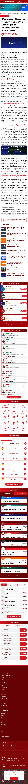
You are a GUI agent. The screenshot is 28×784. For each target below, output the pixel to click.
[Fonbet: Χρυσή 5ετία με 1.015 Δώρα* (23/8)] (3, 269)
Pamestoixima (4, 720)
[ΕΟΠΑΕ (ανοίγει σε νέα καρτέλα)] (18, 765)
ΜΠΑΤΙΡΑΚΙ (3, 685)
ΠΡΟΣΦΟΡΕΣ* (4, 733)
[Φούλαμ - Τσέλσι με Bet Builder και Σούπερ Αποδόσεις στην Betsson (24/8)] (3, 240)
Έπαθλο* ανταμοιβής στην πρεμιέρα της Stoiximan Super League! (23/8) (16, 257)
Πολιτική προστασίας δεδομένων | (10, 770)
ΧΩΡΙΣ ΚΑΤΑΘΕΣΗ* (5, 736)
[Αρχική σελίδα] (0, 13)
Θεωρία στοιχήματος (5, 673)
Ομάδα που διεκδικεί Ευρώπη (12, 335)
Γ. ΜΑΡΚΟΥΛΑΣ (4, 356)
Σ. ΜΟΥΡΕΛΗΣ (4, 343)
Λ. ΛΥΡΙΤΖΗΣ (4, 337)
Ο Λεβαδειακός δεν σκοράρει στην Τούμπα (14, 354)
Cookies (15, 775)
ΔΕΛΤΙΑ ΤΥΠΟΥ (4, 13)
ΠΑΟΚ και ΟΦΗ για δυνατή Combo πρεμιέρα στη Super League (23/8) (16, 274)
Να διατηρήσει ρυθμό (10, 379)
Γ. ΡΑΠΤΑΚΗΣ (4, 387)
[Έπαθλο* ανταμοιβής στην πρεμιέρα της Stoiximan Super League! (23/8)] (3, 258)
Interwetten (3, 724)
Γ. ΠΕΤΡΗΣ (4, 349)
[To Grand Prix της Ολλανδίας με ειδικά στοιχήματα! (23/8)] (3, 246)
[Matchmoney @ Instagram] (7, 746)
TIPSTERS (3, 682)
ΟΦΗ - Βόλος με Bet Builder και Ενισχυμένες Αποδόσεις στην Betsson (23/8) (15, 263)
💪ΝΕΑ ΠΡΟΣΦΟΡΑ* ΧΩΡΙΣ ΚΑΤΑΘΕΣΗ (10, 571)
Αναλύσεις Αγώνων (5, 670)
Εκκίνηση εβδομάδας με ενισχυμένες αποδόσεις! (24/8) (16, 233)
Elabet (7, 301)
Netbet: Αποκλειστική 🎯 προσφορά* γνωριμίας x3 (13, 545)
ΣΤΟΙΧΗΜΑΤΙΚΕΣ (4, 710)
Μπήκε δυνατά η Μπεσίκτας (11, 341)
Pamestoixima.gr (10, 308)
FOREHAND (3, 707)
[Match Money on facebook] (13, 34)
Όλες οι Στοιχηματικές (13, 325)
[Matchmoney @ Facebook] (3, 746)
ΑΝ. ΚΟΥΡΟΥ (4, 368)
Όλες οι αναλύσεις (12, 484)
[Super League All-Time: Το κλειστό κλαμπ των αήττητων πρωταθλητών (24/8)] (3, 229)
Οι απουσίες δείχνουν (10, 360)
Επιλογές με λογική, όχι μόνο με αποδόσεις (15, 386)
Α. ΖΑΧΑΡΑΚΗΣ (4, 375)
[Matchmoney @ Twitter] (11, 746)
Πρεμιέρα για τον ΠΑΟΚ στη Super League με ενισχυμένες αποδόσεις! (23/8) (16, 252)
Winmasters (3, 726)
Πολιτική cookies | (21, 770)
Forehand (3, 381)
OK (14, 778)
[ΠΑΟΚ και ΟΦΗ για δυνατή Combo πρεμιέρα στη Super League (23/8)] (3, 275)
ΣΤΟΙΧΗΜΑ (3, 667)
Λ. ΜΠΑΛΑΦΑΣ (4, 394)
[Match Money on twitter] (16, 34)
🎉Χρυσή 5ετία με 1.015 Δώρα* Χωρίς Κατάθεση (13, 537)
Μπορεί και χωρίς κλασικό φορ (12, 392)
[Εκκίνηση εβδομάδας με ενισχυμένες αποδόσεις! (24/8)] (3, 234)
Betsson (2, 731)
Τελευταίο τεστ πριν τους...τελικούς (13, 367)
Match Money (7, 33)
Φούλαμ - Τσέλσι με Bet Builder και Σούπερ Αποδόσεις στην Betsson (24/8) (16, 240)
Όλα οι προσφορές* (13, 575)
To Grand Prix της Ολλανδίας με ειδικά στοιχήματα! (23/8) (15, 245)
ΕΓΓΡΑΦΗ (17, 152)
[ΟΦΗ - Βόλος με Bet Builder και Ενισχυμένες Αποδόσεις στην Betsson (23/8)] (3, 263)
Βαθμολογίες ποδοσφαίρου (7, 679)
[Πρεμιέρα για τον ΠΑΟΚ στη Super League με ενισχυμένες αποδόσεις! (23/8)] (3, 252)
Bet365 (2, 729)
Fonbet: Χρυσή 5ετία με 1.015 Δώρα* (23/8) (16, 268)
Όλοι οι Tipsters (13, 397)
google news (18, 219)
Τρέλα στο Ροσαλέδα (10, 373)
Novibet (8, 294)
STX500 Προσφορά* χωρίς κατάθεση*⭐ (11, 501)
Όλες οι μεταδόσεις (13, 616)
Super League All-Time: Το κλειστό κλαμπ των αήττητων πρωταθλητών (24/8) (16, 229)
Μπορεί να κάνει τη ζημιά (11, 348)
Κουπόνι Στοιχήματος (5, 675)
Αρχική (2, 677)
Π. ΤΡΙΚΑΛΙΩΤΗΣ (5, 362)
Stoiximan (8, 286)
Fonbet (7, 316)
